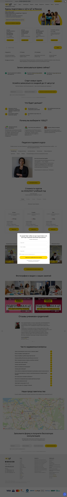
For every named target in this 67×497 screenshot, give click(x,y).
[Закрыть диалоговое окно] (65, 1)
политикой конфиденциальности (30, 254)
